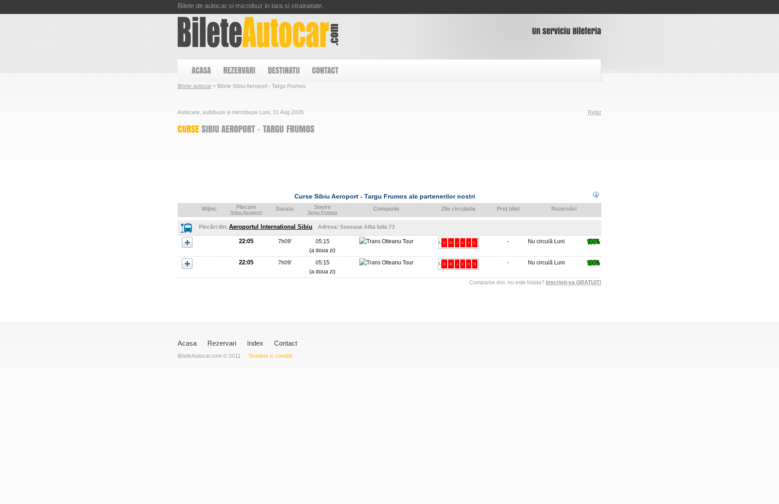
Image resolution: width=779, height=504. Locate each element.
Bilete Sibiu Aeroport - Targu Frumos (258, 32)
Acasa (187, 343)
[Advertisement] (342, 160)
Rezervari (221, 343)
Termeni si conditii (270, 356)
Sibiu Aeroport (246, 212)
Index (255, 343)
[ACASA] (201, 71)
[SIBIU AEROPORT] (228, 129)
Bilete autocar (194, 86)
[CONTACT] (324, 71)
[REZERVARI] (239, 71)
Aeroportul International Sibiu (270, 226)
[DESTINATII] (283, 71)
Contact (285, 343)
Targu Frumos (322, 212)
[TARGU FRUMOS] (289, 129)
